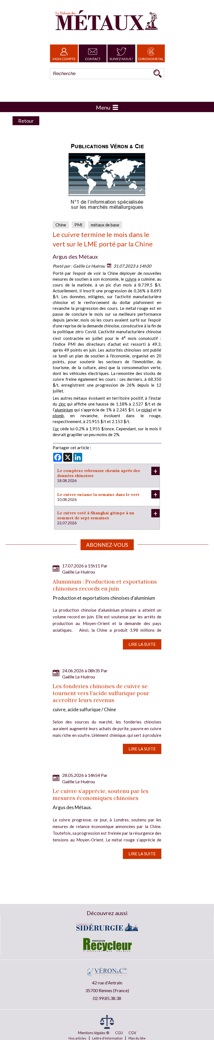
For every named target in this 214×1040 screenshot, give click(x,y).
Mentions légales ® (94, 1033)
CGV (132, 1033)
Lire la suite (142, 644)
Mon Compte (64, 59)
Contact (93, 59)
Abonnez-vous (107, 545)
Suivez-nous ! (121, 59)
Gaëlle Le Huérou (89, 265)
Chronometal (151, 59)
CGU (119, 1033)
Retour (26, 121)
